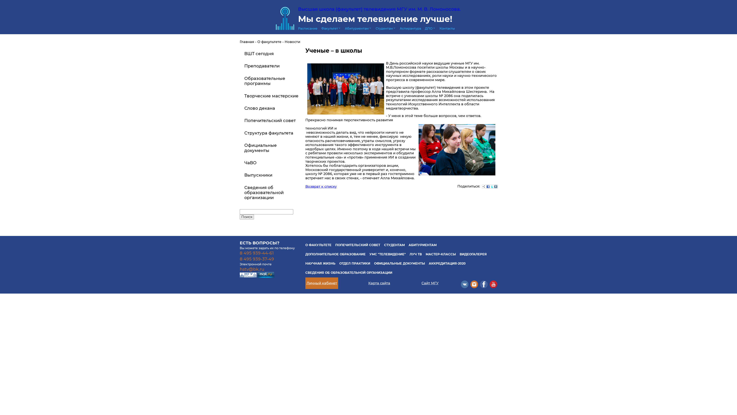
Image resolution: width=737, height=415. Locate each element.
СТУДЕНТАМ (394, 245)
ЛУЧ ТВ (416, 254)
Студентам (386, 28)
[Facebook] (488, 186)
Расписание (307, 28)
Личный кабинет (322, 283)
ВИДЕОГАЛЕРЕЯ (473, 254)
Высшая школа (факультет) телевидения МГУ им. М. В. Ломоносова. (379, 9)
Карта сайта (379, 283)
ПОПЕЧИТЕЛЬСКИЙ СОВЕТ (357, 245)
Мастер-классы (441, 254)
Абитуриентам (358, 28)
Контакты (447, 28)
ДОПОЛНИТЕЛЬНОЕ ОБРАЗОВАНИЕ (335, 254)
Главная (247, 42)
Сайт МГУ (430, 283)
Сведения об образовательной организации (348, 273)
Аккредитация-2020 (447, 263)
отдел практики (354, 263)
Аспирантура (410, 28)
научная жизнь (320, 263)
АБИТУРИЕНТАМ (423, 245)
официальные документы (399, 263)
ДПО (430, 28)
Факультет (331, 28)
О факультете (269, 42)
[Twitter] (491, 186)
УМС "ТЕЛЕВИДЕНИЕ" (387, 254)
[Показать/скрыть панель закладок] (484, 186)
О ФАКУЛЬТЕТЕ (318, 245)
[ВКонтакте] (495, 186)
